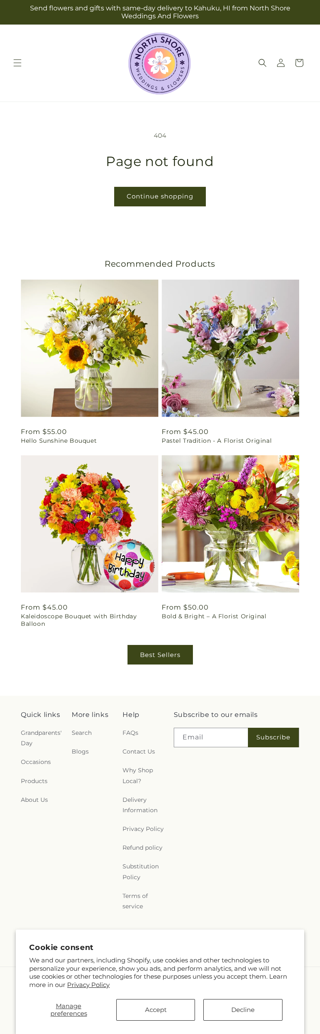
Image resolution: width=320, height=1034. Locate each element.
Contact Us (138, 751)
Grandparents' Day (41, 738)
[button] (17, 63)
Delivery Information (140, 805)
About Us (34, 799)
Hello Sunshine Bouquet (59, 440)
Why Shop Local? (137, 775)
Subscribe (273, 737)
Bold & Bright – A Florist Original (214, 616)
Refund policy (142, 847)
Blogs (80, 751)
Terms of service (135, 901)
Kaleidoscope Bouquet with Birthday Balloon (79, 619)
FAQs (130, 732)
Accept (156, 1010)
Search (82, 732)
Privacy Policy (88, 985)
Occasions (36, 762)
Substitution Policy (140, 871)
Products (34, 781)
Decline (243, 1010)
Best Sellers (160, 655)
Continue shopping (160, 196)
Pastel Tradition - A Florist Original (217, 440)
